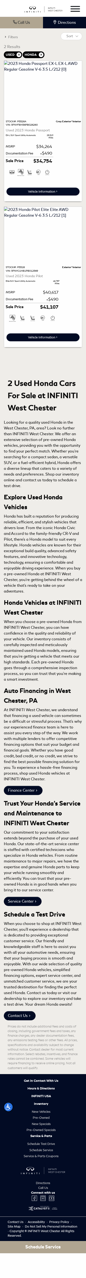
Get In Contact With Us (41, 1081)
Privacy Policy (59, 1222)
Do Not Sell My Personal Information (51, 1226)
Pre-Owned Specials (41, 1130)
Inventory (41, 1104)
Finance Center (21, 790)
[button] (8, 1107)
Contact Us (18, 1015)
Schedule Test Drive (41, 1144)
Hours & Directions (41, 1088)
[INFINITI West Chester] (43, 8)
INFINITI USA (41, 1096)
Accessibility (37, 1222)
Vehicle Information (41, 191)
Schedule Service (41, 1150)
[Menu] (75, 9)
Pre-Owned (41, 1117)
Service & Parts (41, 1136)
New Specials (41, 1124)
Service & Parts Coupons (41, 1156)
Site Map (14, 1226)
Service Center (21, 901)
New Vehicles (41, 1111)
